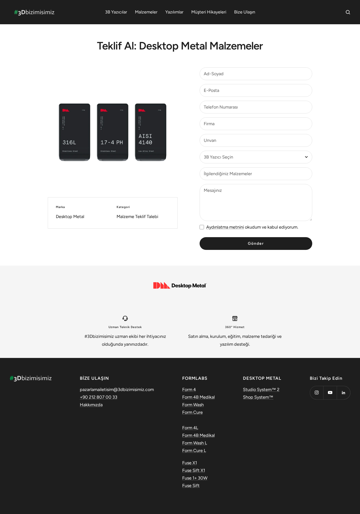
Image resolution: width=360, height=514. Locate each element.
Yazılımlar (174, 12)
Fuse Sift (191, 485)
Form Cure (192, 412)
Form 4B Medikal (198, 397)
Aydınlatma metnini (225, 227)
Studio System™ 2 (261, 389)
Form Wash (193, 404)
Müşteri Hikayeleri (208, 12)
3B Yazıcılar (116, 12)
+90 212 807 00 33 (98, 397)
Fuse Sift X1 (193, 470)
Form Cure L (194, 450)
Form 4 (189, 389)
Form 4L (190, 427)
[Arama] (348, 12)
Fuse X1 (189, 462)
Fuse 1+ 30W (194, 478)
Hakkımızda (91, 404)
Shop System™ (258, 397)
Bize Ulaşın (244, 12)
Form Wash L (194, 443)
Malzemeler (146, 12)
